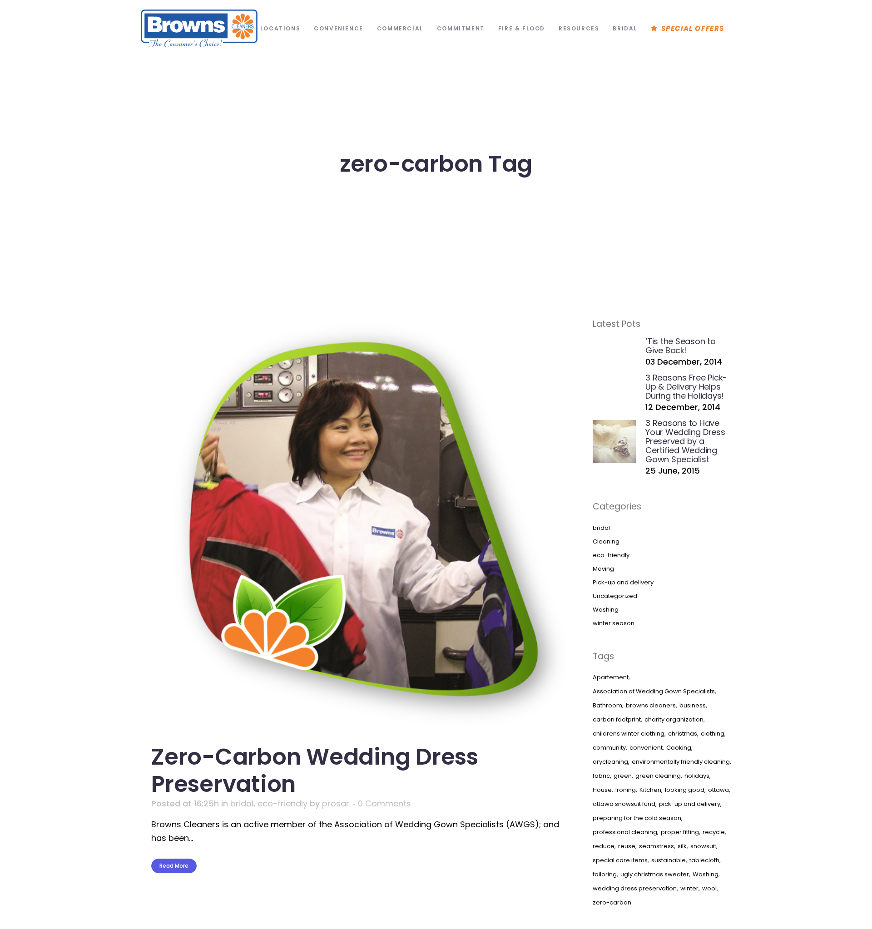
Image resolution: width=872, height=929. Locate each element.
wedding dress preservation (635, 888)
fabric (601, 775)
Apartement (611, 677)
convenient (646, 747)
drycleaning (610, 761)
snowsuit (703, 846)
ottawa (718, 790)
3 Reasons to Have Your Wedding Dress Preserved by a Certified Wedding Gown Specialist (685, 441)
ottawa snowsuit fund (624, 804)
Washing (606, 609)
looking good (684, 790)
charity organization (674, 719)
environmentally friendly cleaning (681, 761)
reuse (626, 846)
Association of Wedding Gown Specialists (654, 691)
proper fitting (680, 832)
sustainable (668, 860)
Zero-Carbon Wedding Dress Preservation (314, 770)
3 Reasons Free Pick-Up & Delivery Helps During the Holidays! (686, 386)
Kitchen (650, 790)
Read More (173, 866)
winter (689, 888)
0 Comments (384, 803)
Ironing (625, 790)
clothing (712, 733)
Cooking (678, 747)
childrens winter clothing (628, 733)
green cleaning (658, 775)
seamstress (656, 846)
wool (709, 888)
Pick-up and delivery (623, 582)
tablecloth (704, 860)
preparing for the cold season (637, 818)
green (623, 775)
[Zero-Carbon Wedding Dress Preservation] (358, 524)
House (602, 790)
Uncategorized (615, 596)
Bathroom (607, 705)
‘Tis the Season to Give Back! (680, 346)
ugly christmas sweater (654, 874)
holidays (696, 775)
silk (682, 846)
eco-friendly (282, 803)
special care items (620, 860)
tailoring (605, 874)
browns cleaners (651, 705)
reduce (603, 846)
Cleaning (606, 541)
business (692, 705)
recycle (714, 832)
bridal (241, 803)
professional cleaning (625, 832)
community (609, 747)
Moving (603, 568)
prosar (335, 803)
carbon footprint (617, 719)
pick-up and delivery (689, 804)
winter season (613, 623)
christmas (682, 733)
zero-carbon (612, 902)
